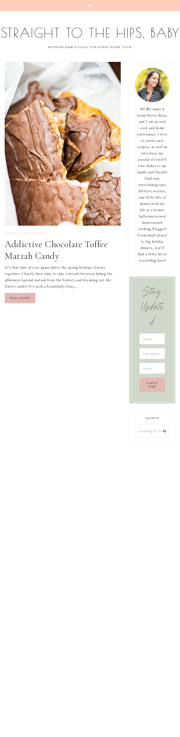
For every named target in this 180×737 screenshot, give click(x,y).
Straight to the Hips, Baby (90, 32)
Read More (20, 298)
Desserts (12, 233)
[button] (90, 5)
